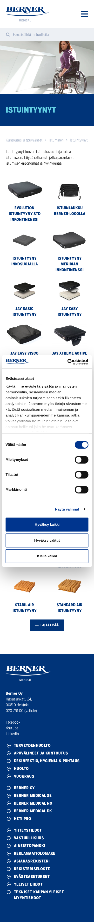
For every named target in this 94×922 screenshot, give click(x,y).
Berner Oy (24, 788)
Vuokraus (24, 776)
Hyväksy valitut (47, 540)
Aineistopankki (29, 845)
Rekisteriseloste (32, 869)
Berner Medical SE (33, 795)
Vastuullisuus (29, 838)
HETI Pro (22, 818)
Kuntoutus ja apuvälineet (24, 140)
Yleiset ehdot (28, 884)
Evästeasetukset (32, 876)
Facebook (13, 722)
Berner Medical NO (33, 803)
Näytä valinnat (67, 509)
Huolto (21, 768)
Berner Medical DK (33, 811)
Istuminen (56, 140)
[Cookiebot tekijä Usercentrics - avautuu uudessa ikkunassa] (67, 362)
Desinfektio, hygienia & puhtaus (47, 761)
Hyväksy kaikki (47, 524)
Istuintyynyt (79, 140)
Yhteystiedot (28, 830)
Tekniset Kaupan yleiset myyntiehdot (39, 895)
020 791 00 (15, 710)
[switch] (81, 460)
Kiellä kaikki (47, 556)
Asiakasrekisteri (32, 861)
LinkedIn (12, 734)
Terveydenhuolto (32, 745)
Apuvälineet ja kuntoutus (41, 753)
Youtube (12, 728)
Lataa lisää (49, 625)
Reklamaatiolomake (34, 853)
